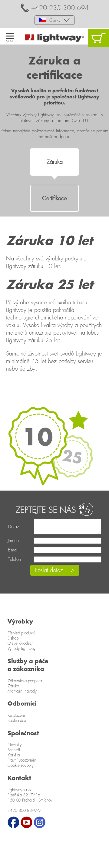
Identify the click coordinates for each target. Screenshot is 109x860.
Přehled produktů (21, 633)
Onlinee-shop (98, 38)
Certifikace (54, 198)
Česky (54, 20)
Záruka (55, 162)
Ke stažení (16, 715)
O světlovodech (21, 643)
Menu (10, 41)
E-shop (13, 638)
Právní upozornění (22, 760)
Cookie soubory (21, 765)
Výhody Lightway (21, 648)
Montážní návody (22, 691)
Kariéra (14, 755)
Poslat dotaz (49, 570)
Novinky (14, 745)
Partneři (14, 750)
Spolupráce (17, 720)
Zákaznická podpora (25, 681)
